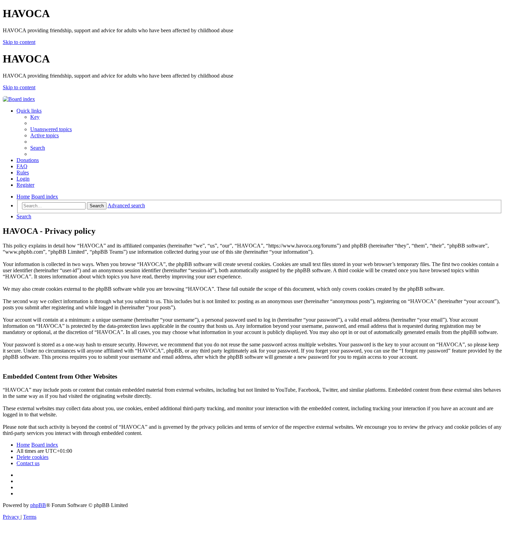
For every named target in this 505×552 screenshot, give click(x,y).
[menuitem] (35, 117)
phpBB (38, 505)
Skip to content (19, 42)
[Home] (19, 99)
